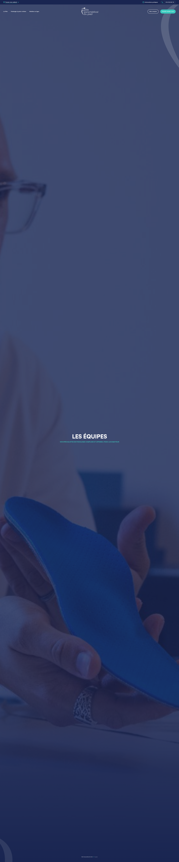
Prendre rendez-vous (168, 11)
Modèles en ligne (34, 11)
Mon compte (153, 11)
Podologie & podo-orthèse (18, 11)
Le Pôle (5, 11)
